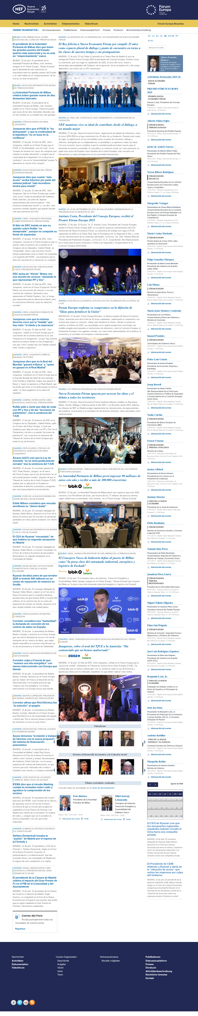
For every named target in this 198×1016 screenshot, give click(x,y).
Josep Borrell (154, 384)
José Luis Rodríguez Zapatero (163, 651)
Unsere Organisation (25, 30)
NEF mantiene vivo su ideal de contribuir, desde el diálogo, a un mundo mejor (98, 126)
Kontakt (150, 978)
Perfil (86, 819)
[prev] (150, 784)
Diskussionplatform (90, 30)
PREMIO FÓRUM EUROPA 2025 (163, 90)
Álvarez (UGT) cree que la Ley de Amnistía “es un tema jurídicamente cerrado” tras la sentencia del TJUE (33, 461)
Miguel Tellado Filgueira (160, 602)
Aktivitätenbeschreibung (138, 30)
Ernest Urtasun (155, 440)
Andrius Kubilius (156, 735)
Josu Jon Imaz (154, 707)
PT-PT (150, 41)
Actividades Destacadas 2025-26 (164, 77)
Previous (54, 741)
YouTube (26, 1002)
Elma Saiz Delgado (157, 625)
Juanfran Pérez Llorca (159, 574)
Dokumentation (71, 23)
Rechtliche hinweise (156, 974)
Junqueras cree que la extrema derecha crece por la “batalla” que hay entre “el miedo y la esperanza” (33, 322)
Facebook (14, 1002)
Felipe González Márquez (160, 259)
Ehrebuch (118, 30)
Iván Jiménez (80, 796)
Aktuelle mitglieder (110, 960)
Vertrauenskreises (51, 30)
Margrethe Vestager (157, 203)
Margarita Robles (156, 761)
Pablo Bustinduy (156, 523)
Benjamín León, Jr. (157, 676)
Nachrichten (32, 23)
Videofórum (91, 23)
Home (16, 23)
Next (145, 741)
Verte (60, 971)
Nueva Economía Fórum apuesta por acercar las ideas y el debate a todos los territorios (96, 395)
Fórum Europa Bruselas (171, 23)
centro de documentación (103, 788)
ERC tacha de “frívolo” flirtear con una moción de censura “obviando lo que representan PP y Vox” (34, 277)
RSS (32, 1002)
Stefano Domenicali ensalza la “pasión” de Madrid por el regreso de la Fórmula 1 (34, 838)
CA (153, 36)
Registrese (20, 929)
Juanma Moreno (156, 497)
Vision (60, 967)
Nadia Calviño (154, 415)
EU (157, 36)
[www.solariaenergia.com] (86, 656)
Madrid (18, 122)
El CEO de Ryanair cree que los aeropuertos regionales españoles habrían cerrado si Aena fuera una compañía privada (164, 829)
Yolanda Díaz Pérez (157, 549)
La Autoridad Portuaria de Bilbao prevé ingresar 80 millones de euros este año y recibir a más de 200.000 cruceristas (100, 478)
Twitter (20, 1002)
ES (149, 36)
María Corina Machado (159, 233)
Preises (107, 30)
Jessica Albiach (155, 469)
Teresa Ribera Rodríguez (160, 172)
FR (177, 36)
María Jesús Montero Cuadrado (164, 310)
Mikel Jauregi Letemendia (122, 797)
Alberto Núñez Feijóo (158, 120)
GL (161, 36)
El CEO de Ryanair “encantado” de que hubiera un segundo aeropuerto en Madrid (34, 539)
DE (165, 36)
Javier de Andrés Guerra (160, 146)
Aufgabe (61, 964)
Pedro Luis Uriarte (157, 359)
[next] (155, 784)
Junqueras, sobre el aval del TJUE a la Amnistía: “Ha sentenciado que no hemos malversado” (93, 648)
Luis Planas (153, 284)
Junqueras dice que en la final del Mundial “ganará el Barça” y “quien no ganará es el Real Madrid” (33, 364)
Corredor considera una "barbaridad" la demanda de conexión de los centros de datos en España (35, 624)
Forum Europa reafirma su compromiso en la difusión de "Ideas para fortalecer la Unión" (95, 309)
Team (60, 974)
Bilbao (17, 37)
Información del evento (71, 819)
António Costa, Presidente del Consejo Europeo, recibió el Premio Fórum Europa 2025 (96, 218)
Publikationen (70, 30)
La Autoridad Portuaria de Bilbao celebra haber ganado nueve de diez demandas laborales (34, 95)
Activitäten (50, 23)
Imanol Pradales (155, 336)
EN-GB (171, 36)
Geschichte (63, 960)
